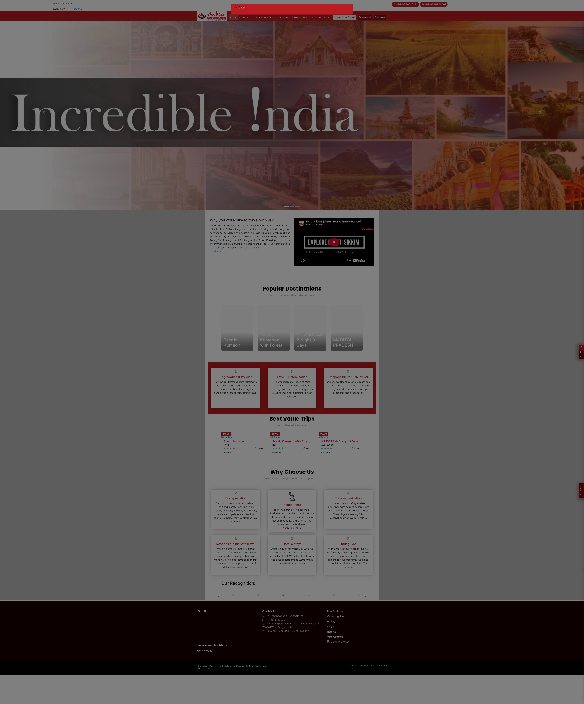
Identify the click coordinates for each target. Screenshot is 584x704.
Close (240, 7)
